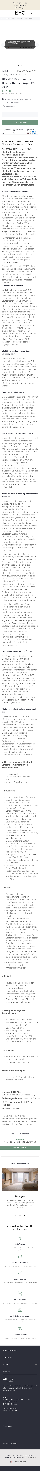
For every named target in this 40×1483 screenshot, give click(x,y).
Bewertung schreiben (20, 1147)
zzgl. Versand (31, 1457)
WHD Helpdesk (21, 8)
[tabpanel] (20, 43)
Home (2, 18)
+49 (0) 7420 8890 (21, 3)
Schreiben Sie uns (21, 5)
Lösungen (20, 1196)
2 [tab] (20, 1215)
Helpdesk (6, 1104)
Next (37, 45)
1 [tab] (18, 65)
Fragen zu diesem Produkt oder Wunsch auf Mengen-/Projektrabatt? (18, 101)
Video (33, 234)
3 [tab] (21, 65)
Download (10, 1094)
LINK (18, 1108)
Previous (3, 45)
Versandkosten (10, 106)
